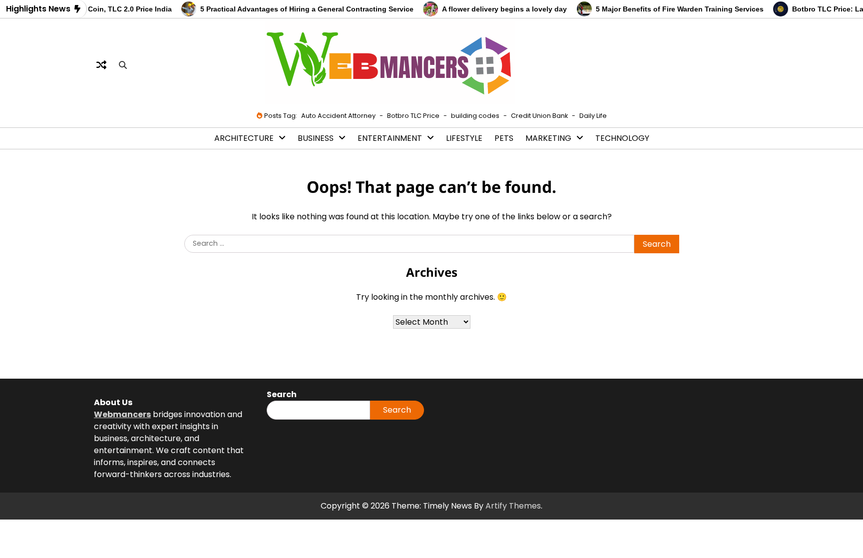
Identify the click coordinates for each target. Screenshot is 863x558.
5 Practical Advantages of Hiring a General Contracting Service (300, 9)
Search (397, 410)
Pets (503, 138)
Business (316, 138)
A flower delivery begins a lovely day (497, 9)
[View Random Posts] (101, 64)
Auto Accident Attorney (338, 115)
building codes (475, 115)
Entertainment (390, 138)
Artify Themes (513, 506)
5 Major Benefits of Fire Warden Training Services (673, 9)
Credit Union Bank (539, 115)
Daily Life (593, 115)
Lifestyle (464, 138)
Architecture (244, 138)
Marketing (548, 138)
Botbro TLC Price (413, 115)
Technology (622, 138)
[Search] (122, 64)
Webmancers (122, 414)
